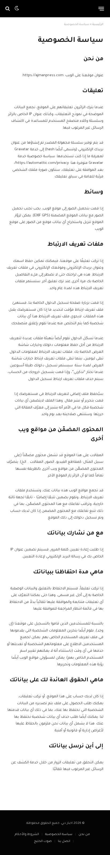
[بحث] (8, 9)
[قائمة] (101, 8)
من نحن (84, 834)
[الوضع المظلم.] (16, 8)
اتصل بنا (64, 841)
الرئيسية (97, 24)
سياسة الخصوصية (58, 834)
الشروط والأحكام (27, 834)
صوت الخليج (43, 841)
